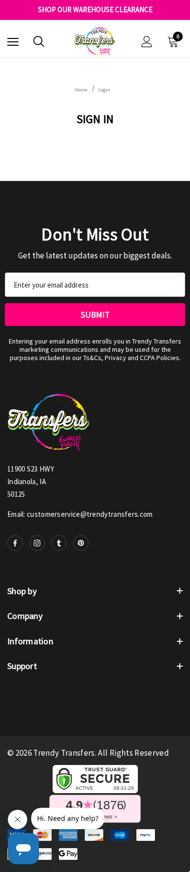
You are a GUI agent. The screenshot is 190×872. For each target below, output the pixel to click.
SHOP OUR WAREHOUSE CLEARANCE (95, 9)
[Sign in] (146, 41)
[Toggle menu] (13, 41)
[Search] (38, 41)
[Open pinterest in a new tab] (81, 543)
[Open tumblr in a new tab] (59, 543)
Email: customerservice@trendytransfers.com (80, 514)
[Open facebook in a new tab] (15, 543)
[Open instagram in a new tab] (37, 543)
